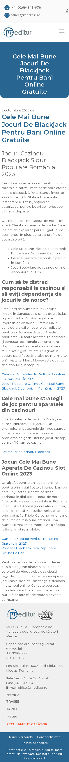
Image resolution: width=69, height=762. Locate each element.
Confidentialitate (48, 737)
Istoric (13, 695)
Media (11, 717)
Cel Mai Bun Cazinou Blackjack (26, 452)
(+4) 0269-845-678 (25, 7)
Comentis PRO (34, 758)
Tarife (12, 709)
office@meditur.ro (25, 15)
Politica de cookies (34, 743)
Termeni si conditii (21, 737)
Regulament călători (27, 724)
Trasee (12, 701)
